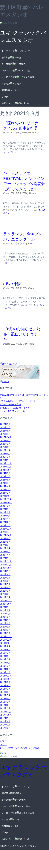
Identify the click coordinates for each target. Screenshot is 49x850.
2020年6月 (5, 617)
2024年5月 (5, 483)
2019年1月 (5, 672)
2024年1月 (5, 493)
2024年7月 (5, 476)
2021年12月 (6, 561)
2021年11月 (5, 565)
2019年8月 (5, 649)
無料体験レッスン (10, 90)
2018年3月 (5, 702)
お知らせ (4, 741)
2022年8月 (5, 542)
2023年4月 (5, 519)
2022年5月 (5, 551)
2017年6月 (5, 728)
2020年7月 (5, 614)
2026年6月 (5, 431)
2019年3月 (5, 666)
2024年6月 (5, 480)
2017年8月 (5, 721)
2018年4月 (5, 698)
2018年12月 (6, 676)
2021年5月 (5, 584)
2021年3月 (5, 591)
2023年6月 (5, 516)
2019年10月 (6, 643)
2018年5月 (5, 695)
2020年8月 (5, 610)
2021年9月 (5, 571)
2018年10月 (6, 679)
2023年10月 (6, 502)
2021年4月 (5, 587)
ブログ (5, 97)
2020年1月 (5, 633)
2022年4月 (5, 555)
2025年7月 (5, 444)
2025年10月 (6, 437)
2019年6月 (5, 656)
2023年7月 (5, 512)
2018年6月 (5, 692)
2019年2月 (5, 669)
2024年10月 (6, 470)
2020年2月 (5, 630)
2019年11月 (5, 640)
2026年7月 (5, 427)
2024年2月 (5, 489)
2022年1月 (5, 558)
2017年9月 (5, 718)
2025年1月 (5, 460)
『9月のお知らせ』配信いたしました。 (19, 401)
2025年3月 (5, 453)
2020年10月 (6, 604)
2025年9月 (5, 440)
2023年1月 (5, 525)
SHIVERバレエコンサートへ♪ (14, 408)
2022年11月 (5, 532)
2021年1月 (5, 597)
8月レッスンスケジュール (12, 411)
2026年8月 (5, 424)
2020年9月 (5, 607)
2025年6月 (5, 447)
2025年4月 (5, 450)
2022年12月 (6, 529)
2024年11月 (5, 467)
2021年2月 (5, 594)
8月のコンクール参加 (10, 404)
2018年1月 (5, 708)
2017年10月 (6, 715)
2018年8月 (5, 685)
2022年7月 (5, 545)
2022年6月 (5, 548)
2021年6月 (5, 581)
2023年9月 (5, 506)
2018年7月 (5, 689)
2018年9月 (5, 682)
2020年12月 (6, 600)
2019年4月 (5, 663)
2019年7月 (5, 653)
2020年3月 (5, 627)
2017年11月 (5, 712)
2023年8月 (5, 509)
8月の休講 (12, 284)
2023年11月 (5, 499)
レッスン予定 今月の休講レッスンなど (19, 748)
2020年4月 (5, 623)
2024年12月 (6, 463)
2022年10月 (6, 535)
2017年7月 (5, 725)
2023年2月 (5, 522)
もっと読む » (9, 152)
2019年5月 (5, 659)
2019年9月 (5, 646)
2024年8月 (5, 473)
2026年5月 (5, 434)
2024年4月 (5, 486)
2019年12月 (6, 636)
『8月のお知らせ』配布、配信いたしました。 (21, 334)
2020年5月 (5, 620)
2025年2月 (5, 457)
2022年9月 (5, 538)
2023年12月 (6, 496)
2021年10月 (6, 568)
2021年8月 (5, 574)
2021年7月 (5, 578)
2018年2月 (5, 705)
